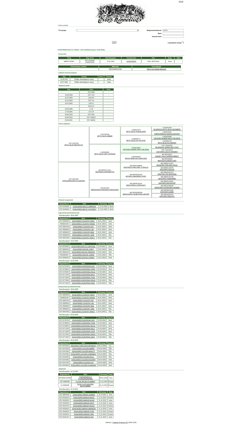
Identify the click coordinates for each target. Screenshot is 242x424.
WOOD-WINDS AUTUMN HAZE (136, 158)
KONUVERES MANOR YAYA (84, 414)
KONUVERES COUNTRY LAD (83, 229)
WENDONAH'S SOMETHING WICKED (136, 194)
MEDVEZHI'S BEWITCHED (167, 160)
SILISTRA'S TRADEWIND (167, 178)
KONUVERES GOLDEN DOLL (83, 357)
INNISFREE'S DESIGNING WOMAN (167, 187)
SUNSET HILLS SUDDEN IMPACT (167, 156)
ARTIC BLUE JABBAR (104, 136)
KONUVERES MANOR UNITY (84, 403)
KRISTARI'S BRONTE (167, 196)
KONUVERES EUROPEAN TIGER (83, 269)
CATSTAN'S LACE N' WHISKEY (167, 152)
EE (182, 1)
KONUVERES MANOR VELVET (84, 406)
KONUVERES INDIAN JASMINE (84, 394)
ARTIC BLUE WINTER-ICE (73, 145)
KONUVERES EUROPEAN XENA (83, 283)
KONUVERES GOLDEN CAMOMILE (83, 354)
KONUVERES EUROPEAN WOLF (83, 275)
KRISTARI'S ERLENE (167, 169)
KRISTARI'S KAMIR (167, 192)
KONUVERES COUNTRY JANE (83, 235)
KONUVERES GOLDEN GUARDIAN (83, 365)
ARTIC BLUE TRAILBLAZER (136, 131)
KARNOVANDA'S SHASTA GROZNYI (167, 134)
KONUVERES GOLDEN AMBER (83, 348)
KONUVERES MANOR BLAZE (84, 400)
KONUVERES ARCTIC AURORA (73, 181)
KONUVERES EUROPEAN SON (83, 266)
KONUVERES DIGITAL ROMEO (83, 257)
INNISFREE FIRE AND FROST (167, 165)
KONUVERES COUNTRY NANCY (83, 238)
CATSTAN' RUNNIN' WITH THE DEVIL (167, 138)
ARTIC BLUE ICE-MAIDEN (167, 143)
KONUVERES (131, 61)
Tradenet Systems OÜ (120, 422)
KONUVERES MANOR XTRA (84, 411)
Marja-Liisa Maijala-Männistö (156, 69)
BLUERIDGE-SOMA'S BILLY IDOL (167, 147)
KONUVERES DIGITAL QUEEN (83, 255)
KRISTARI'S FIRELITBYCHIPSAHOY (83, 346)
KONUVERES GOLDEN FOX (83, 362)
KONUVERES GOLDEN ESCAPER (83, 360)
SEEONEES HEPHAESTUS (104, 172)
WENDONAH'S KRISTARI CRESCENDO (105, 190)
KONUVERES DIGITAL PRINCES (83, 252)
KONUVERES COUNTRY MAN (83, 232)
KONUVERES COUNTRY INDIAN (83, 224)
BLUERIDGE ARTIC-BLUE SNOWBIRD (167, 129)
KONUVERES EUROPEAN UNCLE (83, 272)
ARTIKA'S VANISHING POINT (136, 176)
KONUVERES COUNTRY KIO (83, 226)
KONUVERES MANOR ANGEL (84, 397)
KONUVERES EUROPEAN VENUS (83, 280)
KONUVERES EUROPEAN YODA (83, 277)
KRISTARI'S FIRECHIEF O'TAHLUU (136, 167)
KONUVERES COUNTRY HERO (83, 221)
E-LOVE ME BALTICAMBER (85, 381)
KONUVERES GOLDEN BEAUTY (83, 351)
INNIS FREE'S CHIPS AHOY (136, 185)
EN (180, 1)
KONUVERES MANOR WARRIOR (84, 408)
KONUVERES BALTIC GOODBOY (84, 209)
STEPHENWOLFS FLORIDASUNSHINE (85, 378)
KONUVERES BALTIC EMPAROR (84, 206)
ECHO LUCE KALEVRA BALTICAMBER (85, 385)
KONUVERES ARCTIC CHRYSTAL (83, 246)
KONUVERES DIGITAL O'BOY (83, 249)
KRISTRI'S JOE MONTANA (167, 174)
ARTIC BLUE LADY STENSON (104, 154)
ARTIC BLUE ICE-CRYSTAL (136, 140)
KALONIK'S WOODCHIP (167, 183)
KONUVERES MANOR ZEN (84, 417)
